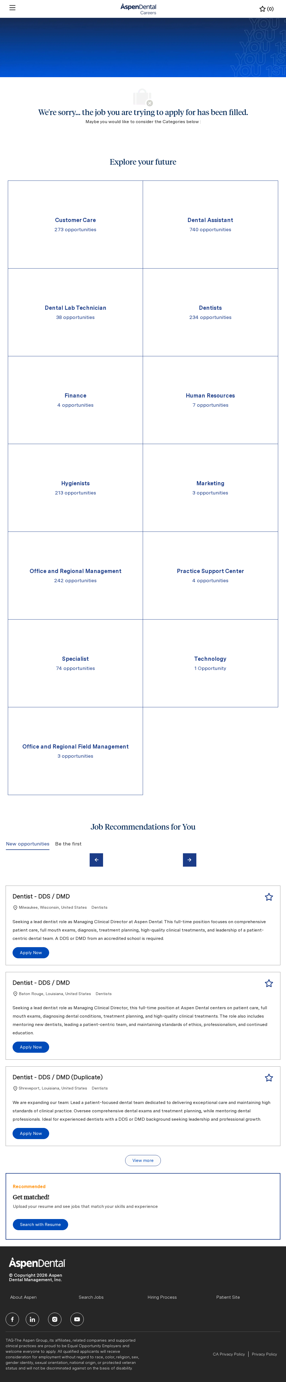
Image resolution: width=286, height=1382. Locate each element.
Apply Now (31, 952)
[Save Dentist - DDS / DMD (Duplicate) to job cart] (268, 1077)
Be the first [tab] (68, 844)
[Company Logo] (138, 9)
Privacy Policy (264, 1354)
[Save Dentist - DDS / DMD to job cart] (268, 897)
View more (143, 1160)
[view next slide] (189, 860)
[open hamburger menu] (12, 7)
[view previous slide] (96, 860)
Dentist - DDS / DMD (41, 896)
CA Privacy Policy (229, 1354)
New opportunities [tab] (27, 844)
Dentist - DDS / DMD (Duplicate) (58, 1077)
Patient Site (228, 1297)
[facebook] (12, 1319)
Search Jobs (91, 1297)
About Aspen (23, 1297)
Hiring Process (162, 1297)
